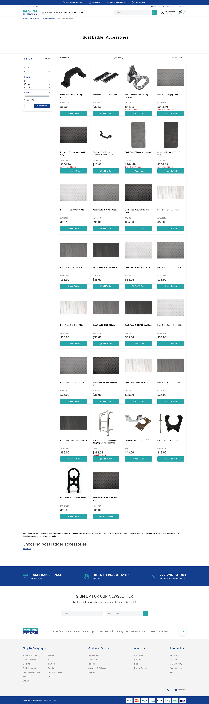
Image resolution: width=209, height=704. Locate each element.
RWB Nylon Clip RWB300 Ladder (73, 498)
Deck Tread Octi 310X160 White (72, 210)
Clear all (47, 59)
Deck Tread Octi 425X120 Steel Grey (105, 499)
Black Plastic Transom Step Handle (71, 96)
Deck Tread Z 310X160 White (168, 210)
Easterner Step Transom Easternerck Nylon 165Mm (103, 153)
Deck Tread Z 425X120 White (71, 325)
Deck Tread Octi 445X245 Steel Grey (105, 384)
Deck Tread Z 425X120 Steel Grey (138, 325)
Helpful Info (182, 7)
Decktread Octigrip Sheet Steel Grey (72, 153)
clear (28, 105)
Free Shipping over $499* (30, 7)
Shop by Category (53, 12)
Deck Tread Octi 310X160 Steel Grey (137, 211)
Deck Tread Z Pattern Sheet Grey (138, 152)
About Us (161, 7)
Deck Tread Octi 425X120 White (137, 267)
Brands (81, 12)
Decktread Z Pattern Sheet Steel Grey (170, 153)
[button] (182, 631)
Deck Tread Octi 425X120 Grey (169, 267)
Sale (74, 12)
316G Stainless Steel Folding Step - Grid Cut (136, 96)
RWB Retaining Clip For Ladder (169, 440)
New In (67, 12)
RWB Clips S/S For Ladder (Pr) (137, 440)
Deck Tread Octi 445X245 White (169, 325)
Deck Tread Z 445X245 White (136, 383)
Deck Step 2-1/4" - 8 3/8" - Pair (105, 95)
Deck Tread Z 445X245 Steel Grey (73, 440)
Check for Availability (106, 516)
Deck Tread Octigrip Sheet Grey (169, 95)
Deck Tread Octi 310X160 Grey (105, 210)
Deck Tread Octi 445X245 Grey (72, 383)
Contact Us (170, 7)
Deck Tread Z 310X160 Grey (71, 267)
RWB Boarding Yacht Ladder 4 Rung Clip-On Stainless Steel (104, 441)
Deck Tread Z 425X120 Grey (104, 325)
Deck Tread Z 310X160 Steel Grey (106, 267)
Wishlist (153, 7)
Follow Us (182, 690)
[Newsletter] (145, 613)
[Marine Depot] (30, 13)
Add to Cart (75, 113)
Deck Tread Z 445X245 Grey (168, 383)
